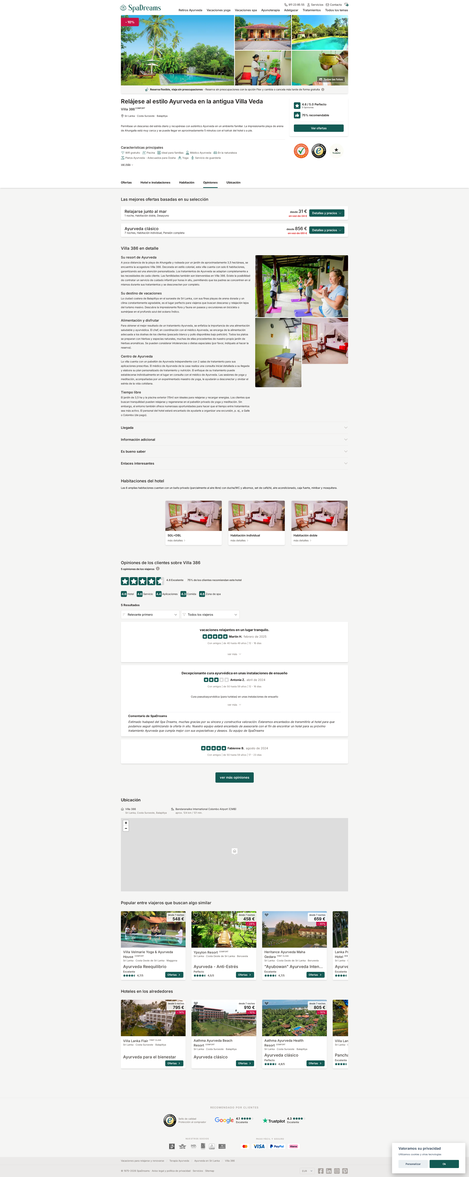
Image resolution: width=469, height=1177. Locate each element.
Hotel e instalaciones (155, 182)
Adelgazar (291, 10)
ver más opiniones (234, 777)
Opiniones (210, 182)
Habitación (186, 182)
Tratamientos (312, 10)
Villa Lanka (142, 1041)
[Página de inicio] (142, 7)
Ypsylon (211, 952)
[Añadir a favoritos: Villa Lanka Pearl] (337, 1003)
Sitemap (209, 1170)
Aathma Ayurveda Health (284, 1043)
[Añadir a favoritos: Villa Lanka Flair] (125, 1003)
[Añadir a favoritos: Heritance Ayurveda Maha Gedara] (266, 915)
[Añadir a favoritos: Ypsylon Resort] (196, 915)
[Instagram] (337, 1171)
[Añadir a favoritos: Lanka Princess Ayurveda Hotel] (337, 915)
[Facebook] (321, 1171)
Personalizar (413, 1164)
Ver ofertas (319, 128)
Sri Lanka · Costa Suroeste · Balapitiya (146, 115)
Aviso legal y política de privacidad (171, 1170)
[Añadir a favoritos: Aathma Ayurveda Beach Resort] (196, 1003)
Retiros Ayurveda (190, 10)
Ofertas (126, 182)
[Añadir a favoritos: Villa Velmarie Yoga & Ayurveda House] (125, 915)
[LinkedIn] (329, 1171)
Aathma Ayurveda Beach (213, 1043)
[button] (234, 851)
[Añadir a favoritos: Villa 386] (344, 19)
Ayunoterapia (270, 10)
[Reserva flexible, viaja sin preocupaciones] (322, 89)
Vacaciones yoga (218, 10)
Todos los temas (336, 10)
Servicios (198, 1170)
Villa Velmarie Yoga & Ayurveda (148, 954)
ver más (125, 164)
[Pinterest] (345, 1171)
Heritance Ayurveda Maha (284, 954)
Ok (444, 1164)
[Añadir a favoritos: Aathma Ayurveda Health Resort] (266, 1003)
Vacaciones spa (246, 10)
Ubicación (233, 182)
